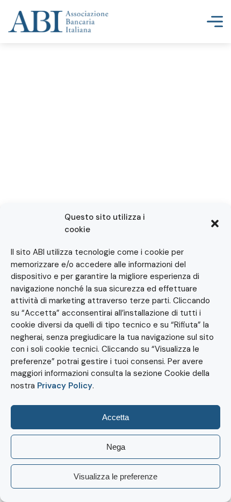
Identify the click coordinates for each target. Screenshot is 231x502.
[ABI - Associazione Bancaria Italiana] (58, 21)
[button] (215, 223)
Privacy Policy (64, 385)
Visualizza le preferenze (115, 476)
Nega (115, 446)
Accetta (115, 417)
